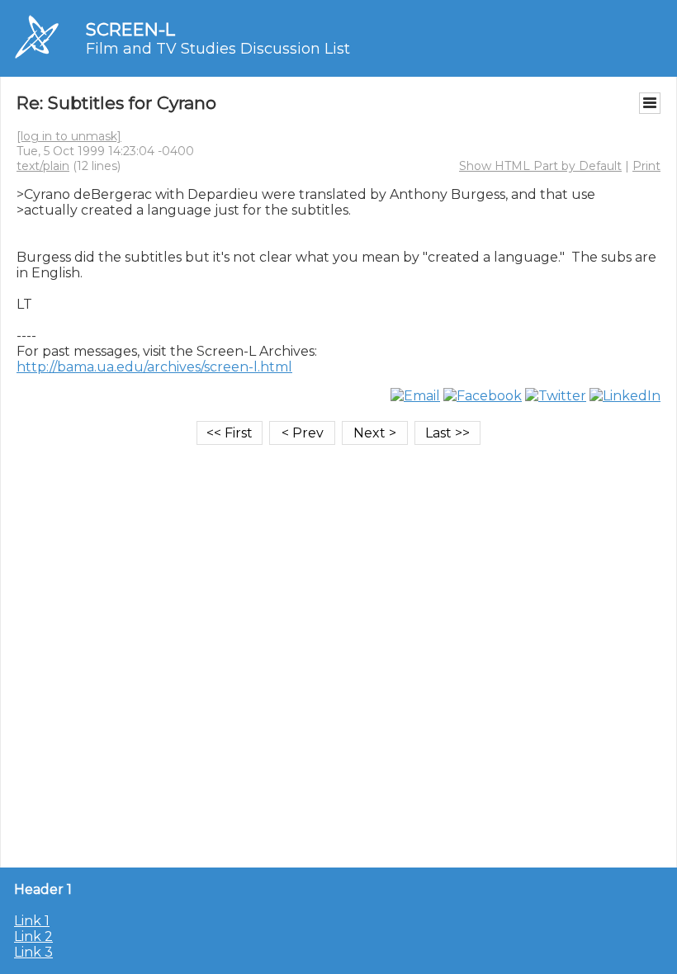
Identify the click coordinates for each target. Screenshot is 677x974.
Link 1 (32, 921)
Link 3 (33, 952)
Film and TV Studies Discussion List (218, 49)
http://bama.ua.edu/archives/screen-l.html (154, 367)
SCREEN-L (130, 29)
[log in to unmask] (69, 136)
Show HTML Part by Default (540, 165)
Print (646, 165)
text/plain (43, 165)
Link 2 (33, 936)
